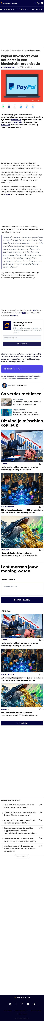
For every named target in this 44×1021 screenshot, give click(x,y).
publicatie (5, 125)
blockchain (16, 120)
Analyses (5, 550)
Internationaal (8, 67)
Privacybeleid (7, 1011)
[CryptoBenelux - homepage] (9, 3)
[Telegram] (21, 106)
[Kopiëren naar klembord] (27, 106)
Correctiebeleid (21, 1011)
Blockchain (17, 122)
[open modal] (42, 3)
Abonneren (22, 344)
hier (24, 313)
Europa (4, 464)
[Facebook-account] (16, 1004)
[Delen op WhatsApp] (3, 106)
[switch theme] (38, 3)
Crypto (32, 310)
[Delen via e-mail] (33, 106)
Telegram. (14, 315)
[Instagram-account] (22, 1004)
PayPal (7, 194)
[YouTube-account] (28, 1004)
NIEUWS (8, 9)
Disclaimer (23, 1014)
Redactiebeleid (36, 1011)
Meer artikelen (22, 723)
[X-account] (10, 1004)
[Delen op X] (15, 106)
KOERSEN (22, 9)
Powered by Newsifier (22, 1018)
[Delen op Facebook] (9, 106)
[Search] (34, 3)
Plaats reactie (22, 600)
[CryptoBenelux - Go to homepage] (22, 998)
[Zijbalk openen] (1, 9)
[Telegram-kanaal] (34, 1004)
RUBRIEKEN (37, 9)
